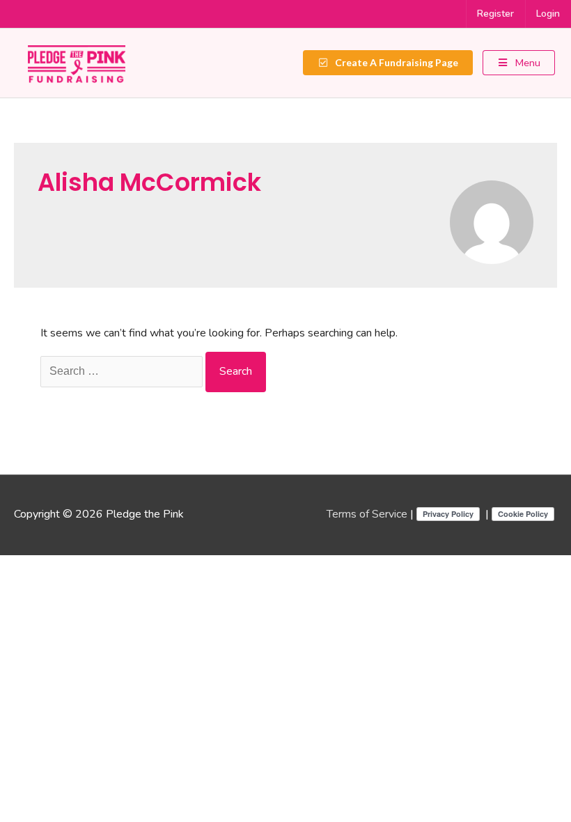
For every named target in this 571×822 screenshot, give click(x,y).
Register (495, 13)
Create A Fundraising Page (395, 62)
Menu (526, 62)
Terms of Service (367, 514)
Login (548, 13)
